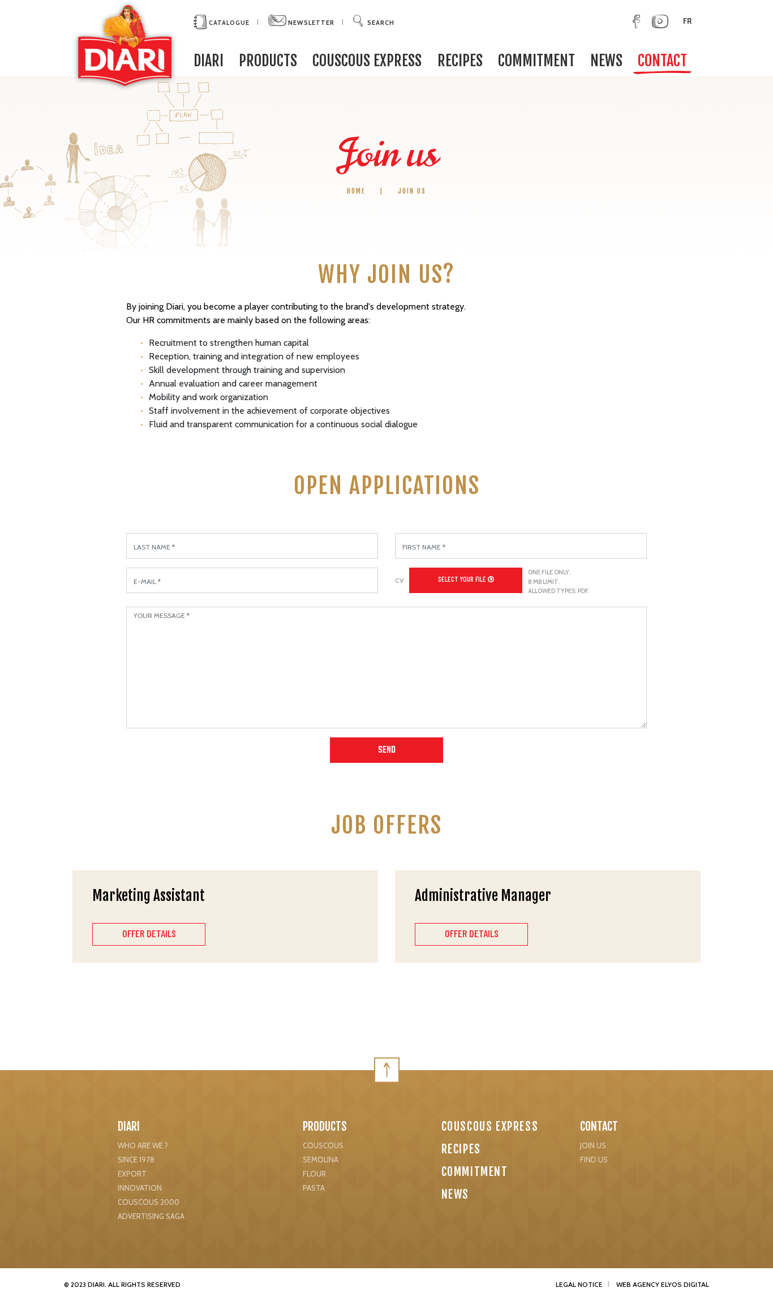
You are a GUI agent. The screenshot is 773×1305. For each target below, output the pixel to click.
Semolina (320, 1159)
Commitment (536, 60)
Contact (662, 60)
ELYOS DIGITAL (685, 1284)
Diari (129, 1126)
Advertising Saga (151, 1216)
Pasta (314, 1187)
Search (380, 23)
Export (132, 1173)
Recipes (460, 60)
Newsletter (310, 23)
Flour (314, 1173)
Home (356, 191)
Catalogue (228, 23)
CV (399, 580)
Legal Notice (579, 1284)
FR (687, 20)
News (606, 60)
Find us (594, 1159)
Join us (593, 1145)
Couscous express (367, 60)
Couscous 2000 (148, 1202)
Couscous (323, 1145)
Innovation (140, 1187)
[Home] (124, 45)
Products (268, 60)
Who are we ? (143, 1145)
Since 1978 (136, 1159)
